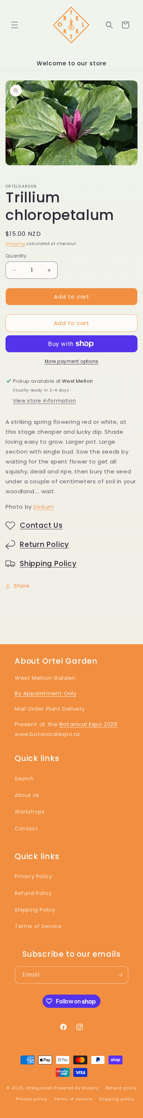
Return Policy (44, 544)
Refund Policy (33, 893)
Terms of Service (38, 926)
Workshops (29, 811)
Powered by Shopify (76, 1088)
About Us (27, 795)
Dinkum (43, 507)
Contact (26, 828)
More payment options (72, 361)
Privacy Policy (33, 876)
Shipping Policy (48, 564)
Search (24, 778)
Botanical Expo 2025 (88, 724)
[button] (15, 25)
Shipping (15, 243)
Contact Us (41, 525)
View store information (44, 400)
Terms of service (73, 1099)
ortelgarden (39, 1088)
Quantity (16, 255)
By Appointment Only (45, 693)
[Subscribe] (120, 975)
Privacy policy (31, 1099)
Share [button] (22, 585)
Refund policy (121, 1088)
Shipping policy (116, 1099)
